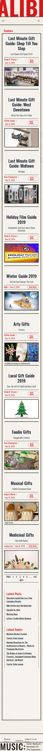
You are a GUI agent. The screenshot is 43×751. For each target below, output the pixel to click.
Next (21, 580)
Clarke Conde (9, 120)
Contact (19, 740)
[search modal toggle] (38, 21)
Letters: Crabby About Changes (18, 618)
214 (35, 576)
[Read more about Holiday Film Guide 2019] (21, 254)
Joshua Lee (8, 546)
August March (9, 494)
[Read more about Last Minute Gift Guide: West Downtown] (21, 139)
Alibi (6, 287)
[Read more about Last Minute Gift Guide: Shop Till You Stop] (21, 78)
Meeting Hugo (12, 614)
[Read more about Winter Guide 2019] (21, 302)
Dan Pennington (10, 177)
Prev (8, 576)
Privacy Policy (7, 740)
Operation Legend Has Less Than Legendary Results (19, 600)
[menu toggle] (3, 20)
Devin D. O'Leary (10, 59)
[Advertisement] (21, 693)
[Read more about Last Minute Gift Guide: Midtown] (21, 195)
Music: (13, 746)
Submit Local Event (31, 740)
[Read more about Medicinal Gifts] (21, 561)
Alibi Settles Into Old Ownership (18, 605)
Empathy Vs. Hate (13, 609)
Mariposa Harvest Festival (16, 633)
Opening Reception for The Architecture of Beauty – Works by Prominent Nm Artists (20, 645)
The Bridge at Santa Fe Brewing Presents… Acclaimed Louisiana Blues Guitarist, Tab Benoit (21, 656)
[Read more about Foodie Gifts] (21, 462)
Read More (32, 61)
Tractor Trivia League (14, 638)
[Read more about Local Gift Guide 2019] (21, 410)
